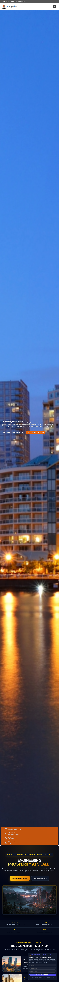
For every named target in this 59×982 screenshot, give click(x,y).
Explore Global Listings (35, 432)
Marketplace (21, 1)
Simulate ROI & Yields (40, 878)
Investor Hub (6, 1)
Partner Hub (14, 1)
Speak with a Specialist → (42, 974)
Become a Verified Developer (13, 432)
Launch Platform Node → (19, 878)
